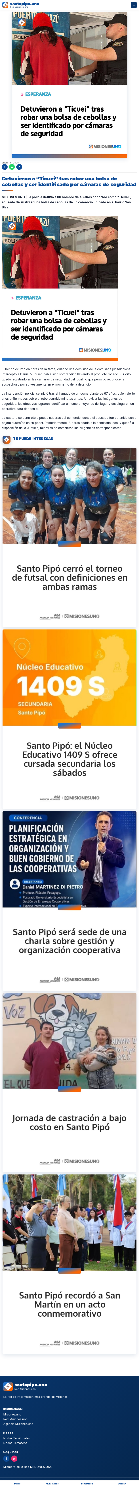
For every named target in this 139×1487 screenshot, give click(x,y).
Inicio (17, 1483)
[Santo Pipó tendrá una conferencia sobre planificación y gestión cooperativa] (69, 901)
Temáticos (87, 1483)
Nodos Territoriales (16, 1438)
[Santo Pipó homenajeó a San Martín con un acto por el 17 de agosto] (69, 1264)
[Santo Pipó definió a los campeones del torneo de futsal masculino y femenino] (69, 537)
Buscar (122, 1483)
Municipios (52, 1483)
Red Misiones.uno (15, 1419)
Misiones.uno (12, 1414)
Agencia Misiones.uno (18, 1424)
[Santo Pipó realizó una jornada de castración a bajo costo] (69, 1082)
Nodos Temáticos (15, 1443)
